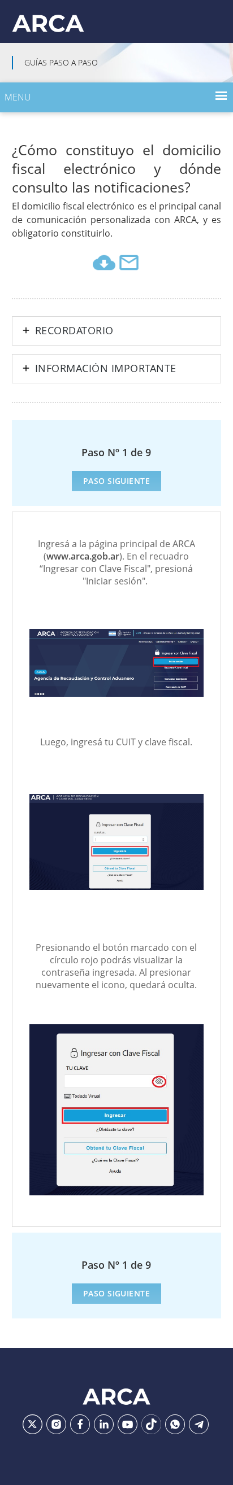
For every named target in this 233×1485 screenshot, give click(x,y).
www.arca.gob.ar (82, 556)
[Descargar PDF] (104, 262)
